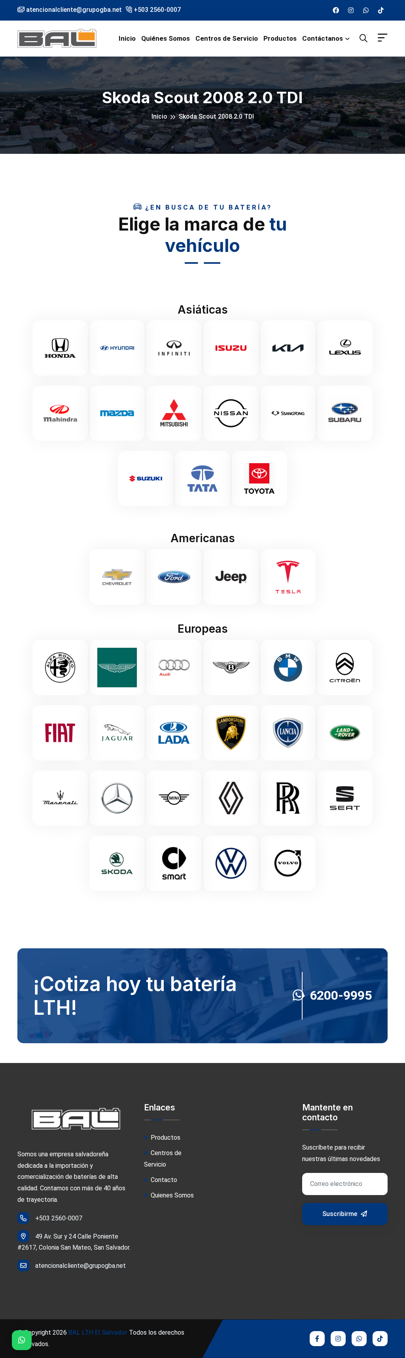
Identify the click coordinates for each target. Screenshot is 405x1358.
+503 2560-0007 (156, 9)
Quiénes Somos (165, 38)
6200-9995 (341, 995)
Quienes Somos (171, 1195)
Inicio (127, 38)
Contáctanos (322, 38)
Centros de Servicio (226, 38)
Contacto (163, 1180)
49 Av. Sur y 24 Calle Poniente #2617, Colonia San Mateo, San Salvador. (74, 1242)
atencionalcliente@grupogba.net (80, 1265)
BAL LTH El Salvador (97, 1332)
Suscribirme (340, 1214)
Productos (280, 38)
